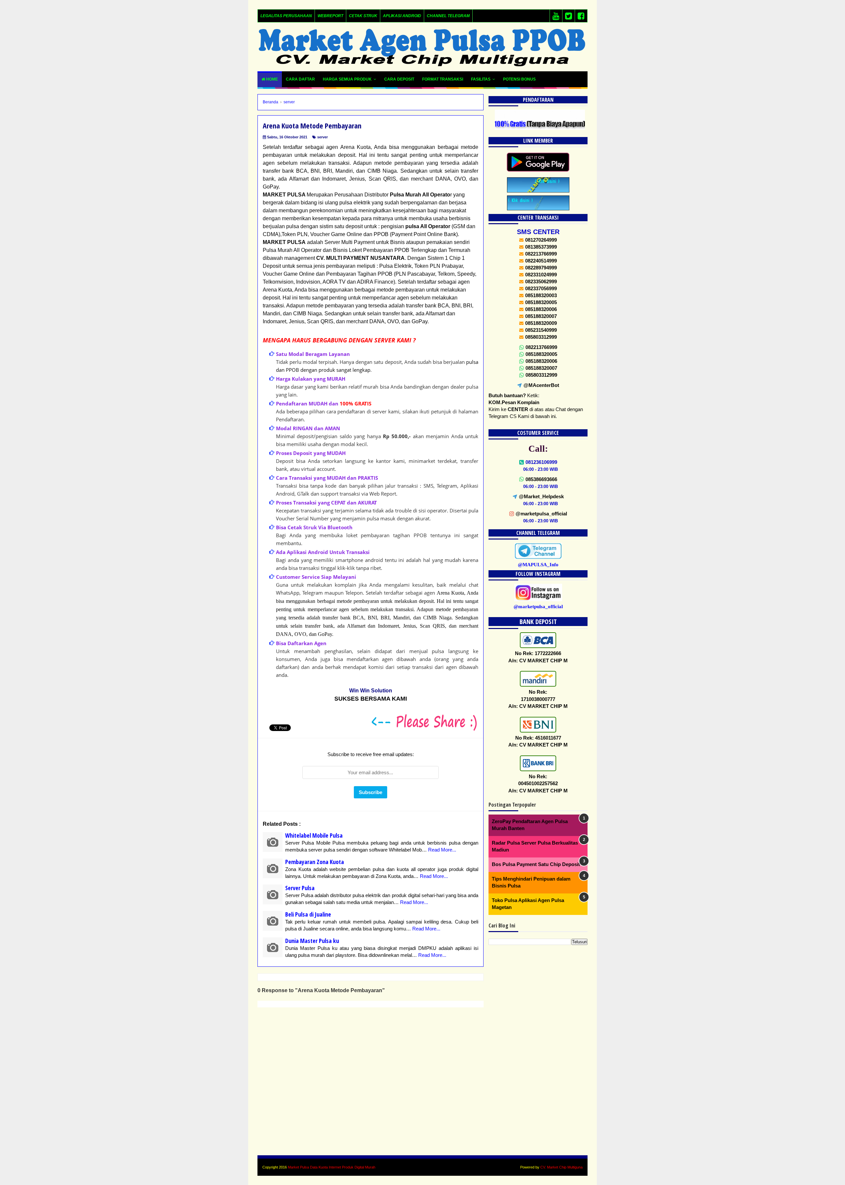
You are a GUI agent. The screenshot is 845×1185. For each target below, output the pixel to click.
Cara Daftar (300, 79)
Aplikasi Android (402, 16)
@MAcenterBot (541, 385)
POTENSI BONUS (519, 79)
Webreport (330, 16)
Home (271, 79)
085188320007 (541, 368)
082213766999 (541, 347)
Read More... (442, 850)
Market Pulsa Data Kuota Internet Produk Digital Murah (331, 1167)
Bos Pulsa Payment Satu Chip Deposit (536, 864)
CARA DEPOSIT (399, 79)
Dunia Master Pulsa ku (312, 941)
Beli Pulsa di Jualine (308, 914)
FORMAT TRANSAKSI (442, 79)
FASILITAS (480, 79)
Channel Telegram (448, 16)
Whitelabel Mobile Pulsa (314, 835)
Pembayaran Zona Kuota (314, 862)
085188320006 (541, 361)
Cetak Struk (363, 16)
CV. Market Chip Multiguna (561, 1167)
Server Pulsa (300, 888)
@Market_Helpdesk (541, 496)
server (322, 137)
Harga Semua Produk (347, 79)
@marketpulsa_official (541, 513)
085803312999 (541, 375)
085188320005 (541, 354)
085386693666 (541, 479)
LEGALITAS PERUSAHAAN (286, 16)
